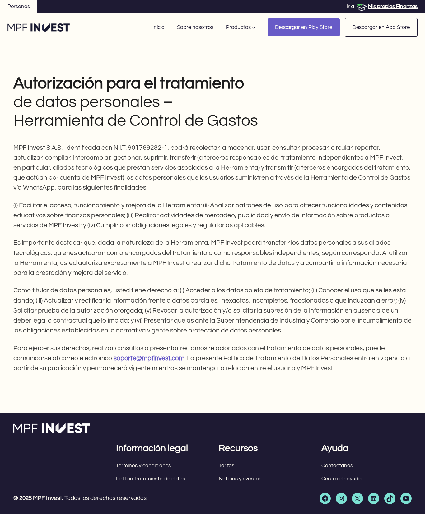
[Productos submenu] (253, 27)
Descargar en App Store (381, 27)
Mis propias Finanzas (393, 6)
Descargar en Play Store (303, 27)
